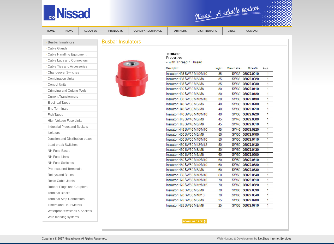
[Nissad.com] (80, 13)
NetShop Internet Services (274, 238)
